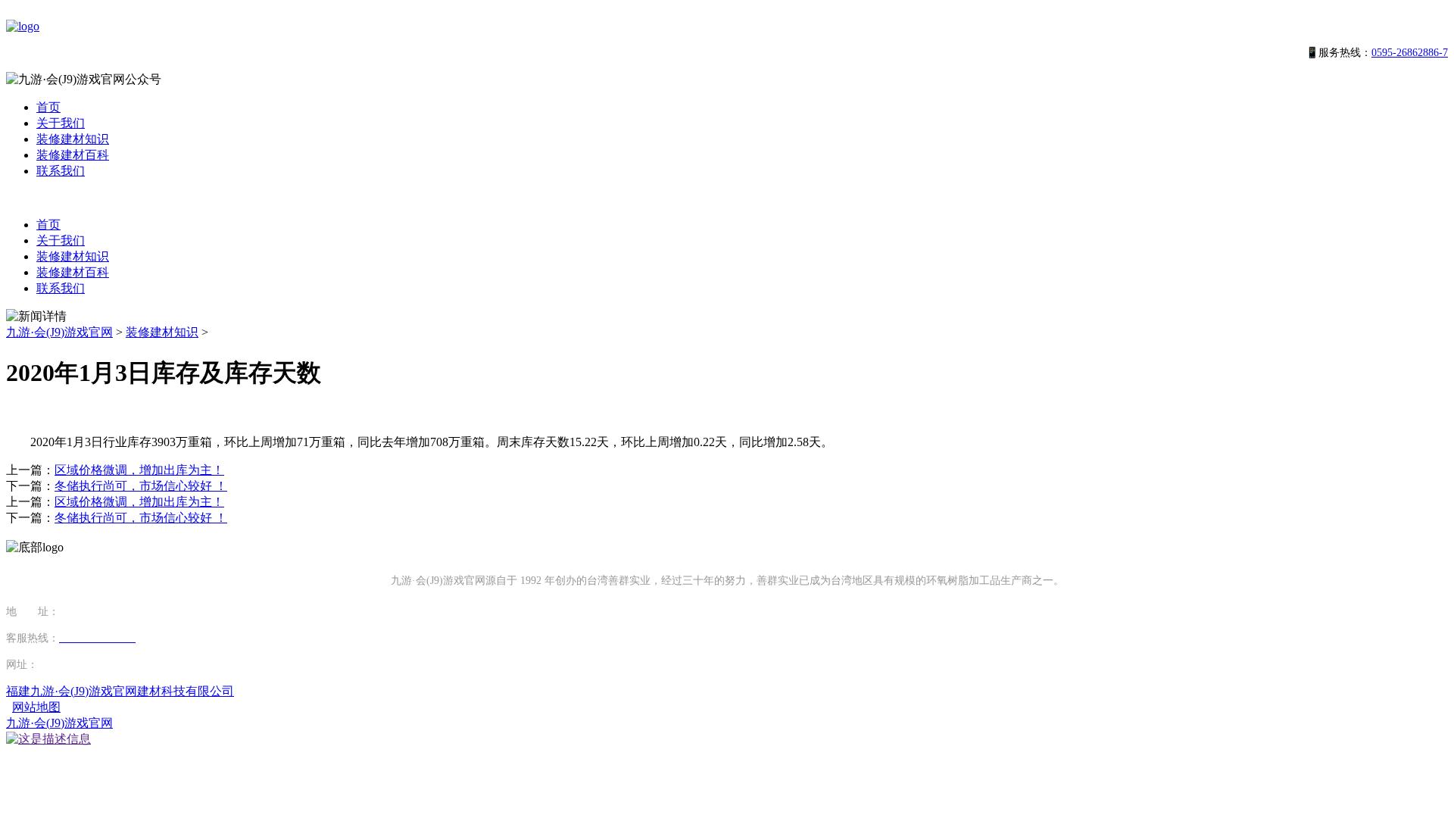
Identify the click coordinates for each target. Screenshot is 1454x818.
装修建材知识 (72, 139)
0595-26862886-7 (1409, 52)
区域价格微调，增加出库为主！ (139, 470)
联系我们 (60, 170)
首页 (48, 107)
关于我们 (60, 123)
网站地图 (36, 707)
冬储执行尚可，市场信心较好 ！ (141, 485)
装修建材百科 (72, 154)
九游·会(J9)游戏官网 (59, 332)
